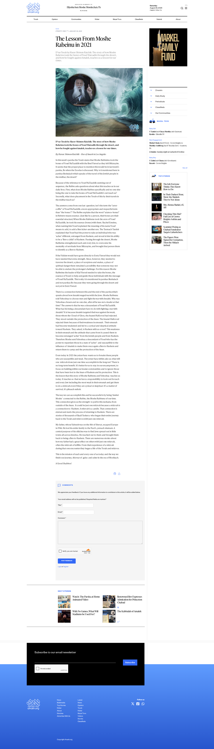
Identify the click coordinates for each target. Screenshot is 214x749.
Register (66, 567)
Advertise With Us (63, 716)
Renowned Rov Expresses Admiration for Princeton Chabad (129, 599)
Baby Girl (152, 129)
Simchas (60, 714)
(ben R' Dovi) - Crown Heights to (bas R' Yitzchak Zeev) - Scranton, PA (168, 146)
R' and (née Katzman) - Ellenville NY (165, 132)
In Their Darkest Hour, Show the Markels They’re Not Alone (173, 197)
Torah (36, 20)
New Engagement (155, 140)
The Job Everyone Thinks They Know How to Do (172, 186)
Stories (80, 719)
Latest (80, 700)
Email (60, 512)
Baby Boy (152, 158)
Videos (80, 716)
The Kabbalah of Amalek (129, 611)
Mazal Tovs (117, 20)
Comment (62, 518)
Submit (159, 20)
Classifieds (139, 20)
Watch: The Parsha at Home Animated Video (86, 598)
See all (185, 168)
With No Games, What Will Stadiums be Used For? (85, 613)
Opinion (55, 20)
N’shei (97, 20)
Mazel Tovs (82, 714)
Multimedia (61, 703)
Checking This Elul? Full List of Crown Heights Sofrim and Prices (172, 217)
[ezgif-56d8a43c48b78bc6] (168, 47)
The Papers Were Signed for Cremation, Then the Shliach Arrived (173, 241)
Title (60, 505)
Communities (76, 20)
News (57, 29)
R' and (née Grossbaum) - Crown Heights (162, 161)
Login (59, 567)
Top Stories (61, 706)
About (178, 20)
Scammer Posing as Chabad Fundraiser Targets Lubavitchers (172, 229)
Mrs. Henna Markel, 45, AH (173, 206)
